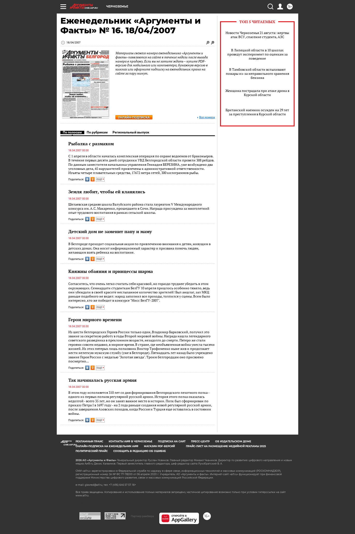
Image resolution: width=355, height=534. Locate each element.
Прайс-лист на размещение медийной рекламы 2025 (226, 446)
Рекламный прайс (89, 441)
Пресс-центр (200, 441)
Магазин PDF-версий (159, 446)
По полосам (72, 132)
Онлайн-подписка (134, 117)
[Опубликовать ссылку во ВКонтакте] (87, 179)
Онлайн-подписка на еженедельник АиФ (107, 446)
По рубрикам (97, 132)
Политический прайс (92, 451)
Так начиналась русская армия (102, 380)
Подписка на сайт (171, 441)
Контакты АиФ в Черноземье (130, 441)
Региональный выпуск (131, 132)
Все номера (207, 117)
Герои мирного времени (95, 319)
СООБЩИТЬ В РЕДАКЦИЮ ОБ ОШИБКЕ (139, 451)
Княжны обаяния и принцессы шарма (110, 271)
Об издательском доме (233, 441)
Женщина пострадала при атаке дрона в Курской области (257, 93)
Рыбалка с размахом (91, 143)
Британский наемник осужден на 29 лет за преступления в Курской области (257, 112)
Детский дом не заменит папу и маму (110, 231)
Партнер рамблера (142, 516)
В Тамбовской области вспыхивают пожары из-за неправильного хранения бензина (257, 73)
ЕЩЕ (100, 179)
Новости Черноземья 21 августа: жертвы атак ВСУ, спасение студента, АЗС (257, 35)
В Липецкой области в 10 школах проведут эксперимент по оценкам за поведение (257, 54)
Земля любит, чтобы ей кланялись (106, 191)
